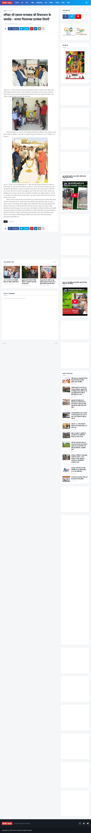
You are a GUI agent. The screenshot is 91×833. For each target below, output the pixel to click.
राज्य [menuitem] (27, 2)
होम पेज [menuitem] (17, 2)
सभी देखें (54, 262)
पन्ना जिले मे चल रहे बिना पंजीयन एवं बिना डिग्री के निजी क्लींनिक (79, 478)
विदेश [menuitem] (33, 2)
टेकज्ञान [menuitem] (51, 2)
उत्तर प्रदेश (10, 10)
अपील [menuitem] (68, 2)
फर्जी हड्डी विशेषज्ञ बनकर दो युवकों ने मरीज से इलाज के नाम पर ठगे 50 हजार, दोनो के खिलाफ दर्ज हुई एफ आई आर (79, 415)
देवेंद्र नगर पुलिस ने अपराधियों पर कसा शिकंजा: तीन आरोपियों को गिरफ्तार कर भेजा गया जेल (78, 434)
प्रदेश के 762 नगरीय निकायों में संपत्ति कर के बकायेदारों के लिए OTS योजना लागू (79, 425)
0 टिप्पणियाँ (29, 24)
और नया (4, 343)
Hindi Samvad (17, 830)
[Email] (39, 28)
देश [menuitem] (22, 2)
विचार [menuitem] (63, 2)
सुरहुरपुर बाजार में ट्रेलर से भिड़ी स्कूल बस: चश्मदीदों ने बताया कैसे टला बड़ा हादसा (29, 281)
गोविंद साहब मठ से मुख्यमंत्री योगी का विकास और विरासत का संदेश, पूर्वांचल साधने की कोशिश (79, 380)
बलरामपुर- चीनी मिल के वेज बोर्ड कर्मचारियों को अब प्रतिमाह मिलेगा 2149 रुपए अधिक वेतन (78, 469)
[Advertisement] (30, 46)
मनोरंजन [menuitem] (57, 2)
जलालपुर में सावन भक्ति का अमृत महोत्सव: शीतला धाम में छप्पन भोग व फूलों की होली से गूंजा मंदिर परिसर (47, 281)
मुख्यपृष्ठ (5, 10)
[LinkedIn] (35, 28)
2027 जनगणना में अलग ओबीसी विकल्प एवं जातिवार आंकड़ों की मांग (11, 281)
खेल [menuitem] (46, 2)
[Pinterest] (31, 28)
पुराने (56, 343)
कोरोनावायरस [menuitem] (39, 2)
